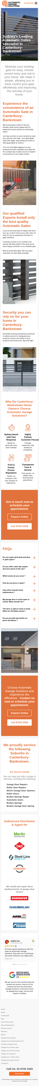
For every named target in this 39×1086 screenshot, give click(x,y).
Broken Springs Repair (18, 797)
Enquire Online (19, 517)
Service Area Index (7, 1022)
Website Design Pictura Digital (19, 1081)
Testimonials (5, 1015)
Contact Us (4, 1063)
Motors (3, 1034)
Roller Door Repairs (16, 787)
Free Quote (19, 1074)
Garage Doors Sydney (8, 1038)
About (3, 1012)
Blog (2, 1019)
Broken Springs (14, 803)
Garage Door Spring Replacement (12, 1041)
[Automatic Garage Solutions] (11, 4)
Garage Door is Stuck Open (10, 1057)
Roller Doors (13, 794)
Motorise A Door (6, 1028)
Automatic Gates (15, 800)
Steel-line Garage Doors (9, 1044)
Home (3, 1009)
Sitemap (35, 1079)
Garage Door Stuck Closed (10, 1060)
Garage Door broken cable (10, 1047)
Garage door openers (8, 1054)
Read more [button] (9, 959)
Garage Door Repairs (17, 784)
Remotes (4, 1031)
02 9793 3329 (28, 3)
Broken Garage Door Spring (20, 806)
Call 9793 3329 (19, 526)
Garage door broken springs (10, 1050)
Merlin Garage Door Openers (21, 790)
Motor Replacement (7, 1025)
